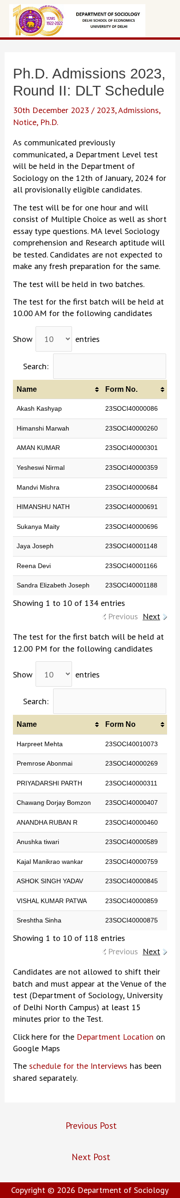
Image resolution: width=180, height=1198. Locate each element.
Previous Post (91, 1125)
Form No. (121, 389)
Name (27, 389)
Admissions (138, 109)
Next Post (91, 1156)
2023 (105, 109)
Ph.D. (49, 121)
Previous (123, 616)
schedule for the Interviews (78, 1065)
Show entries (56, 338)
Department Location (115, 1036)
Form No (120, 724)
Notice (24, 121)
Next (151, 616)
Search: (35, 365)
